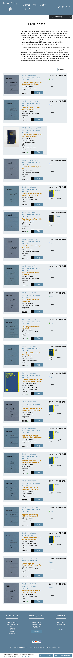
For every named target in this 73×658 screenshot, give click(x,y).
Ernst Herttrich (29, 138)
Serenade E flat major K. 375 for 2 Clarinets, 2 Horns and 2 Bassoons (32, 462)
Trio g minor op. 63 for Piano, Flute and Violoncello (31, 591)
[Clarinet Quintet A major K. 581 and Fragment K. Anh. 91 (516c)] (11, 196)
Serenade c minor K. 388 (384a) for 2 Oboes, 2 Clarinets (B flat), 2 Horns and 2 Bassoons (32, 436)
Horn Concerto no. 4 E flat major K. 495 (30, 327)
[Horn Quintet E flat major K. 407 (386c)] (11, 355)
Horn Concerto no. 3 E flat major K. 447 (30, 300)
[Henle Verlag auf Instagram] (36, 650)
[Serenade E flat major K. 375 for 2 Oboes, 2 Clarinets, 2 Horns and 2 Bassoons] (11, 490)
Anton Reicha (28, 535)
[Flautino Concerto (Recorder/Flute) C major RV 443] (11, 567)
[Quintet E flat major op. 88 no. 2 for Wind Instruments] (11, 542)
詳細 (38, 93)
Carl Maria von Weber (29, 587)
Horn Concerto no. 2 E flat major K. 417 (30, 273)
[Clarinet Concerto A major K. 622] (11, 169)
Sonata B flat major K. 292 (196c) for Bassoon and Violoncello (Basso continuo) (32, 515)
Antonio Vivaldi (29, 560)
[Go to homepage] (10, 6)
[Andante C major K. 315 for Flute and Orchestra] (11, 110)
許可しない (43, 655)
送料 (31, 647)
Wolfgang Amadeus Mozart (31, 79)
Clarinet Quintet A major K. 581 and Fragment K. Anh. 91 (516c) (32, 195)
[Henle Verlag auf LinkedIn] (37, 650)
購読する (36, 631)
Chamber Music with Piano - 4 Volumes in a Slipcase (32, 135)
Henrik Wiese (29, 86)
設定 (50, 655)
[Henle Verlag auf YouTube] (35, 650)
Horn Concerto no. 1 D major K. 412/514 (31, 246)
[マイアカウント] (59, 7)
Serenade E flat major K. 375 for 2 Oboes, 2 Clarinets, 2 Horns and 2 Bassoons (31, 488)
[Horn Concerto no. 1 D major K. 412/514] (11, 248)
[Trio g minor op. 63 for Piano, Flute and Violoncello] (11, 593)
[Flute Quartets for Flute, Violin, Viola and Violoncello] (11, 221)
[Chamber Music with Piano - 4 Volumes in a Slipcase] (11, 137)
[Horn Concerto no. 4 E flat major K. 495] (11, 328)
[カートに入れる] (32, 92)
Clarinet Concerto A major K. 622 (31, 167)
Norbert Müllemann (30, 357)
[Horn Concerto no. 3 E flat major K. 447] (11, 302)
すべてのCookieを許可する (62, 655)
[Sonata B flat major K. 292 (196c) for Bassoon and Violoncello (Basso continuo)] (11, 516)
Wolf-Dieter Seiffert (30, 142)
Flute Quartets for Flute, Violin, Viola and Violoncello (32, 220)
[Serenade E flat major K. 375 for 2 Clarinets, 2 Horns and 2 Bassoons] (11, 463)
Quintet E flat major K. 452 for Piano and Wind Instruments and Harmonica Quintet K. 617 (32, 381)
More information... (26, 656)
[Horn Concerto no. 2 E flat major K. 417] (11, 275)
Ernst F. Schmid (29, 140)
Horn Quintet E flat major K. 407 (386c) (31, 354)
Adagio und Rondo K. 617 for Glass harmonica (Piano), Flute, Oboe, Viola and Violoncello (32, 83)
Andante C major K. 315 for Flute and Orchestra (31, 108)
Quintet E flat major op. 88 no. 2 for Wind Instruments (32, 538)
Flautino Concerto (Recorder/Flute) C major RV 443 (31, 564)
